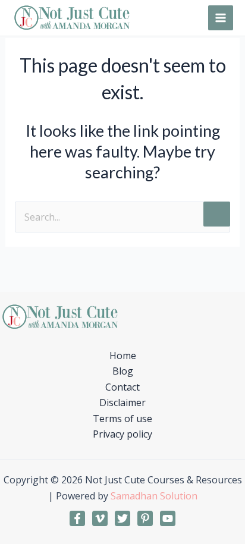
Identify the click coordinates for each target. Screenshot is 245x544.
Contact (122, 387)
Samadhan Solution (154, 495)
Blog (122, 371)
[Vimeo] (100, 518)
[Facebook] (77, 518)
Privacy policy (122, 434)
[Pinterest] (145, 518)
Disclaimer (122, 402)
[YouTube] (167, 518)
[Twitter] (122, 518)
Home (122, 355)
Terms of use (122, 418)
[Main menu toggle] (220, 17)
